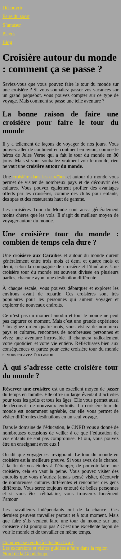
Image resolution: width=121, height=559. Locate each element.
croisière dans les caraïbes (39, 176)
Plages (8, 33)
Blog (7, 42)
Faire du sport (15, 16)
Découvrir (12, 7)
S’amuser (11, 25)
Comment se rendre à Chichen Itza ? (38, 542)
